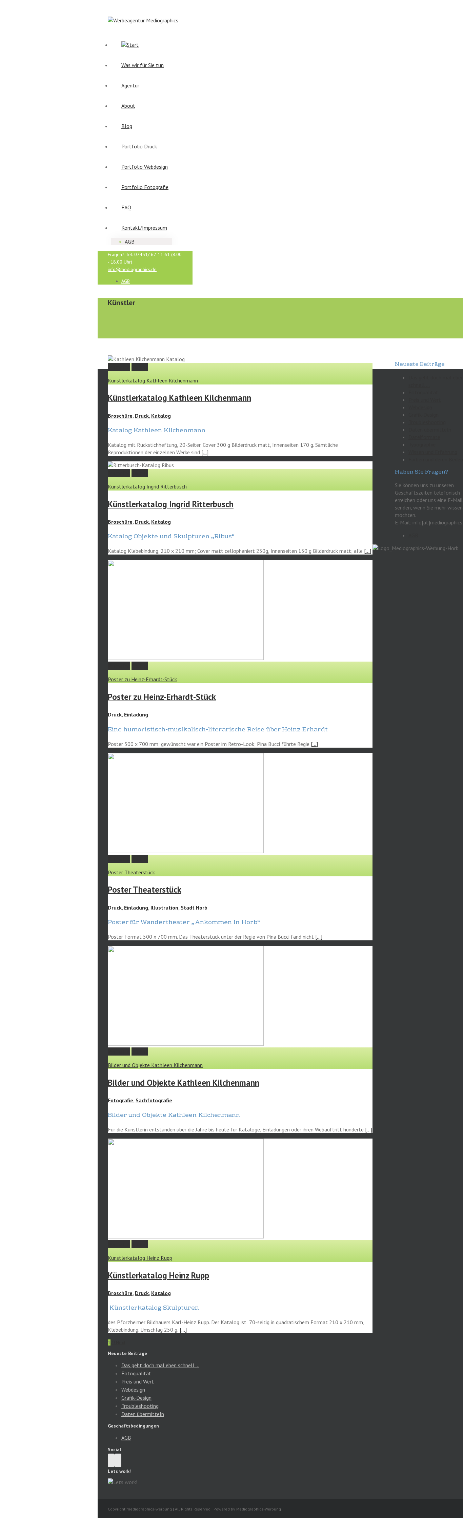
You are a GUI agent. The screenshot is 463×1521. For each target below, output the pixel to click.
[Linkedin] (118, 1460)
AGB (130, 241)
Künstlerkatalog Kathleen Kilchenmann (153, 380)
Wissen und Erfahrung (432, 452)
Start (133, 44)
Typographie (422, 444)
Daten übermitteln (429, 429)
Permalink (119, 366)
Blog (126, 126)
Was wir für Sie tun (142, 65)
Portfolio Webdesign (144, 166)
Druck (142, 415)
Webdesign (420, 407)
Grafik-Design (423, 414)
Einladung (136, 714)
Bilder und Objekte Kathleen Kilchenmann (155, 1065)
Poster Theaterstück (131, 872)
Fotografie (120, 1100)
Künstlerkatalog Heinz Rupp (140, 1257)
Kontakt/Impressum (144, 227)
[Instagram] (111, 1460)
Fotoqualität (423, 392)
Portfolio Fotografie (144, 187)
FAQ (126, 207)
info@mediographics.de (132, 269)
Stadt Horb (194, 907)
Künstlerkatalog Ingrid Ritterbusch (147, 486)
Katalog (161, 415)
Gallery (140, 366)
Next (120, 1342)
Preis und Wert (424, 399)
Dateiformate (424, 437)
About (128, 105)
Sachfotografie (154, 1100)
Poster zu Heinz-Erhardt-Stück (142, 679)
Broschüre (120, 415)
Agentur (130, 85)
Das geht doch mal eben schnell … (160, 1365)
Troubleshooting (427, 422)
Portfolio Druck (139, 146)
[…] (204, 452)
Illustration (164, 907)
